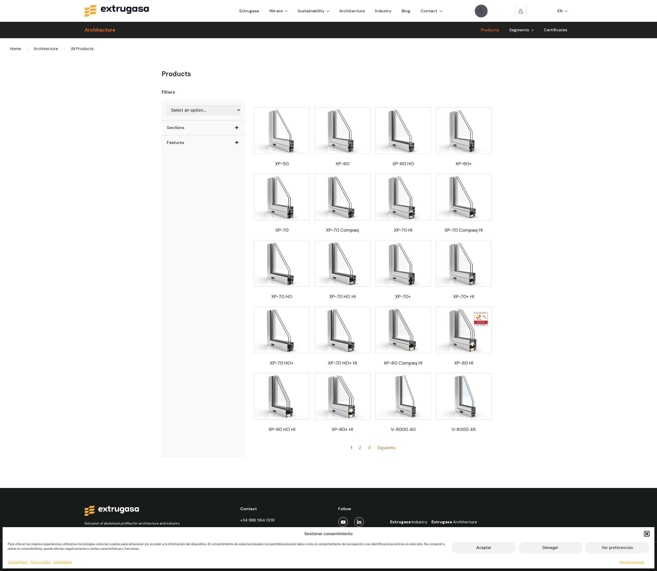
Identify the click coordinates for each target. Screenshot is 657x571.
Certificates (555, 30)
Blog (406, 11)
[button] (646, 533)
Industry (383, 11)
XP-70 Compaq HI (464, 230)
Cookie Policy (18, 562)
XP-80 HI (463, 363)
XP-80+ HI (342, 429)
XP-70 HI (403, 230)
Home (15, 48)
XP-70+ (403, 296)
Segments (519, 30)
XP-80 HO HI (281, 429)
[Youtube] (343, 522)
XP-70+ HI (463, 296)
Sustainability (310, 11)
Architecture (352, 11)
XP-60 (342, 164)
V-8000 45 (463, 429)
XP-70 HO (281, 296)
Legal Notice (63, 562)
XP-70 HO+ (282, 363)
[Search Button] (481, 11)
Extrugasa (249, 11)
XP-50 (282, 164)
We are (276, 11)
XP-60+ (464, 164)
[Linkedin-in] (359, 522)
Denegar (550, 547)
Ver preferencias (617, 547)
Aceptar (483, 547)
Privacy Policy (40, 562)
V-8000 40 (403, 429)
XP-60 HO (403, 164)
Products (490, 30)
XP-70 (281, 230)
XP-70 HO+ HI (342, 363)
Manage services (632, 562)
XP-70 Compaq (342, 230)
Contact (429, 11)
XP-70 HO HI (342, 296)
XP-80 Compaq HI (403, 363)
